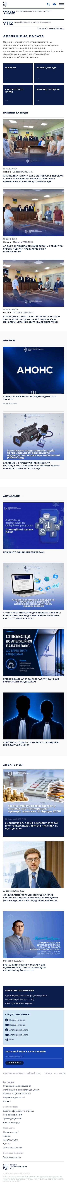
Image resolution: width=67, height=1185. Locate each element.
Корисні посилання (12, 1115)
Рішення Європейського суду (19, 999)
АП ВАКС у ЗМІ (13, 765)
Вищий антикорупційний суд (22, 1073)
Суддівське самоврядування (17, 1086)
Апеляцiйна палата (18, 1030)
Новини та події (15, 112)
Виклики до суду (11, 1122)
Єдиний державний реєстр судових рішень (26, 995)
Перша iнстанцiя (17, 1020)
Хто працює (8, 1082)
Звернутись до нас (12, 1157)
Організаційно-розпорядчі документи (21, 1090)
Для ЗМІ (7, 1144)
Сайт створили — (11, 1173)
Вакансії (7, 1101)
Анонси (9, 340)
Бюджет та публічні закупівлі (17, 1093)
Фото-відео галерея (12, 1147)
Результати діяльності (14, 1097)
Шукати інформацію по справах (18, 1111)
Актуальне (11, 496)
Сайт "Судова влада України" (19, 1003)
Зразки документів (12, 1119)
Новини (7, 172)
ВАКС (12, 1039)
